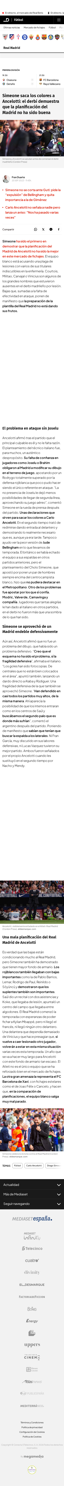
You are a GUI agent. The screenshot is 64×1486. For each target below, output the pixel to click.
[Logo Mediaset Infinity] (32, 1236)
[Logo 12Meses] (32, 1369)
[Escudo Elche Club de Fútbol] (31, 37)
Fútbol (18, 19)
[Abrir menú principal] (59, 20)
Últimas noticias (11, 27)
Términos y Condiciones (32, 1422)
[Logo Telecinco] (32, 1248)
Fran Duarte (18, 177)
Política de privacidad (32, 1427)
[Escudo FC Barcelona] (44, 37)
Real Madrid (11, 48)
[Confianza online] (32, 1473)
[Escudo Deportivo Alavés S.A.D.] (25, 37)
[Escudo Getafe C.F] (51, 37)
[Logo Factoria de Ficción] (32, 1296)
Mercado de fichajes (34, 27)
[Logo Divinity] (32, 1272)
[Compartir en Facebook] (59, 229)
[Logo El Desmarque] (32, 1285)
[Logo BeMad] (32, 1333)
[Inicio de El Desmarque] (6, 20)
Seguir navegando (16, 1204)
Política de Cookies (32, 1436)
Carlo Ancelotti (34, 1166)
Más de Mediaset (15, 1194)
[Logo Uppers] (32, 1345)
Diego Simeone (55, 1166)
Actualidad (11, 1185)
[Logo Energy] (32, 1321)
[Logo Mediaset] (32, 1221)
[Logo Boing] (32, 1309)
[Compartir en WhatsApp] (36, 229)
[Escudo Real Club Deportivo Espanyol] (38, 37)
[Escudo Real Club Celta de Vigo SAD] (18, 37)
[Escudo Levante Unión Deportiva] (57, 37)
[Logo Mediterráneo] (32, 1405)
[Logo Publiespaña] (32, 1393)
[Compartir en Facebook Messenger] (51, 229)
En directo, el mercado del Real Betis (24, 13)
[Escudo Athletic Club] (5, 37)
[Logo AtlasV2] (32, 1381)
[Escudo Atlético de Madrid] (12, 37)
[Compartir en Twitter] (43, 229)
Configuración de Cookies (32, 1432)
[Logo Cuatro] (32, 1260)
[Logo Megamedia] (33, 1456)
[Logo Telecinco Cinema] (32, 1357)
